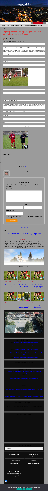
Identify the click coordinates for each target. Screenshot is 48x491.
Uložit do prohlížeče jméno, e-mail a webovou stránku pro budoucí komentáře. (24, 217)
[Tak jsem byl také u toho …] (10, 275)
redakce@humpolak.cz (28, 404)
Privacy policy (29, 489)
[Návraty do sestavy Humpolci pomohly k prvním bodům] (24, 296)
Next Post (23, 227)
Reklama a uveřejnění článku (34, 463)
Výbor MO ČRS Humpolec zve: (37, 306)
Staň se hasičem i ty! (10, 306)
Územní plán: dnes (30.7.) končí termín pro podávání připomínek (24, 378)
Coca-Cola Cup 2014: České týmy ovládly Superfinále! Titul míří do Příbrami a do (37, 286)
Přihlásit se (14, 456)
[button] (32, 23)
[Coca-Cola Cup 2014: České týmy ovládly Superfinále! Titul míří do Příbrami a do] (37, 275)
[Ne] (46, 487)
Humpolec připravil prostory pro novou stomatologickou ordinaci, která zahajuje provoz (24, 396)
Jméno (7, 204)
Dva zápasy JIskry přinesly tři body (24, 285)
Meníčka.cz (20, 365)
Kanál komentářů (14, 463)
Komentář (9, 188)
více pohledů (28, 335)
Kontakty (34, 456)
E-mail (26, 204)
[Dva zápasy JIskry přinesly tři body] (24, 275)
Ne (23, 489)
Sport (4, 28)
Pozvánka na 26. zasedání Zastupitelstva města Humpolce (26, 342)
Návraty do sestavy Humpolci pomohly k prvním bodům (24, 307)
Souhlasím (19, 489)
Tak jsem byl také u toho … (10, 285)
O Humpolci (7, 230)
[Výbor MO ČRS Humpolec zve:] (37, 296)
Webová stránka (10, 210)
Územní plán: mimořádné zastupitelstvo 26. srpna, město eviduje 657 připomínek (24, 383)
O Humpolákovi (33, 460)
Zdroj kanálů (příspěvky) (14, 460)
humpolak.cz (24, 4)
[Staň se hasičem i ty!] (10, 296)
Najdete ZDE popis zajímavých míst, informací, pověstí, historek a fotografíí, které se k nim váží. (14, 475)
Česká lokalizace (14, 466)
